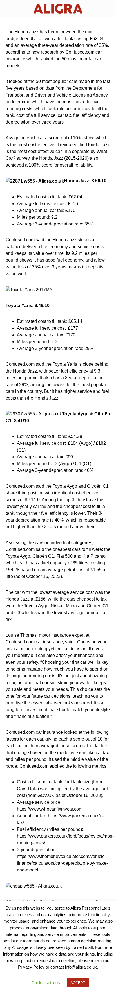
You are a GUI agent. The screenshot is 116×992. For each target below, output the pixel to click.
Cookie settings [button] (46, 982)
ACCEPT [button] (77, 983)
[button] (7, 8)
